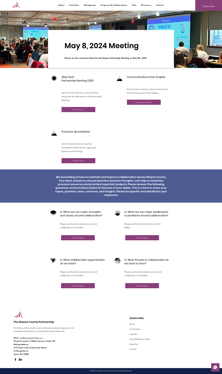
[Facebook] (15, 359)
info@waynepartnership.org (31, 338)
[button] (61, 5)
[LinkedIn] (20, 359)
